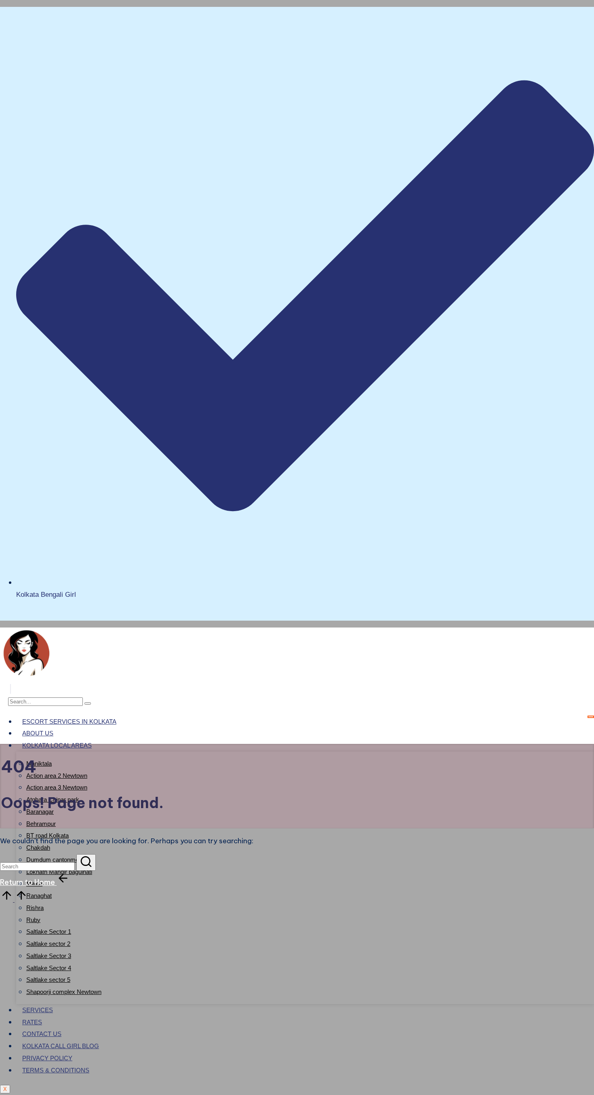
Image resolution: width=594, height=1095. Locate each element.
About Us (37, 733)
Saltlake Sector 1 (48, 931)
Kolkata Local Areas (57, 745)
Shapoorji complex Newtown (63, 991)
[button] (10, 689)
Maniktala (39, 763)
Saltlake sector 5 (48, 979)
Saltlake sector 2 (48, 943)
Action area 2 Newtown (56, 775)
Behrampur (41, 823)
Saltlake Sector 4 (48, 967)
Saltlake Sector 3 (48, 955)
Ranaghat (39, 895)
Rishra (35, 907)
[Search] (87, 703)
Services (37, 1010)
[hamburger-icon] (591, 717)
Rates (32, 1022)
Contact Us (41, 1033)
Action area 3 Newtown (56, 787)
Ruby (33, 919)
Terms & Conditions (55, 1070)
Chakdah (38, 847)
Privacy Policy (47, 1058)
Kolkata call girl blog (60, 1045)
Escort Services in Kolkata (69, 721)
